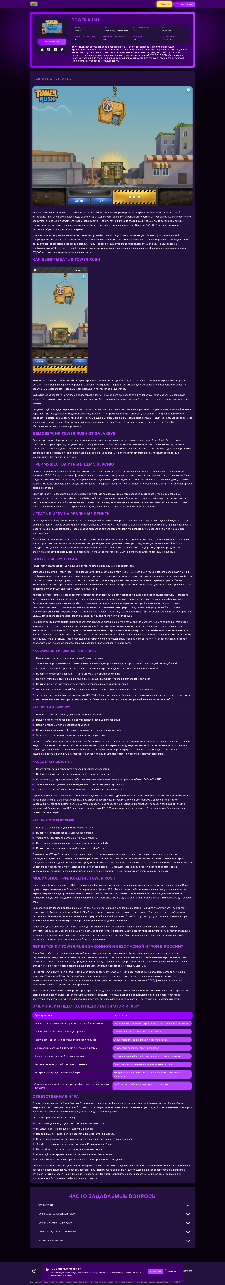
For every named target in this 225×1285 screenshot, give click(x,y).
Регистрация (184, 4)
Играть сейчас (52, 42)
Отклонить (172, 1272)
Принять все (155, 1272)
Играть (164, 4)
